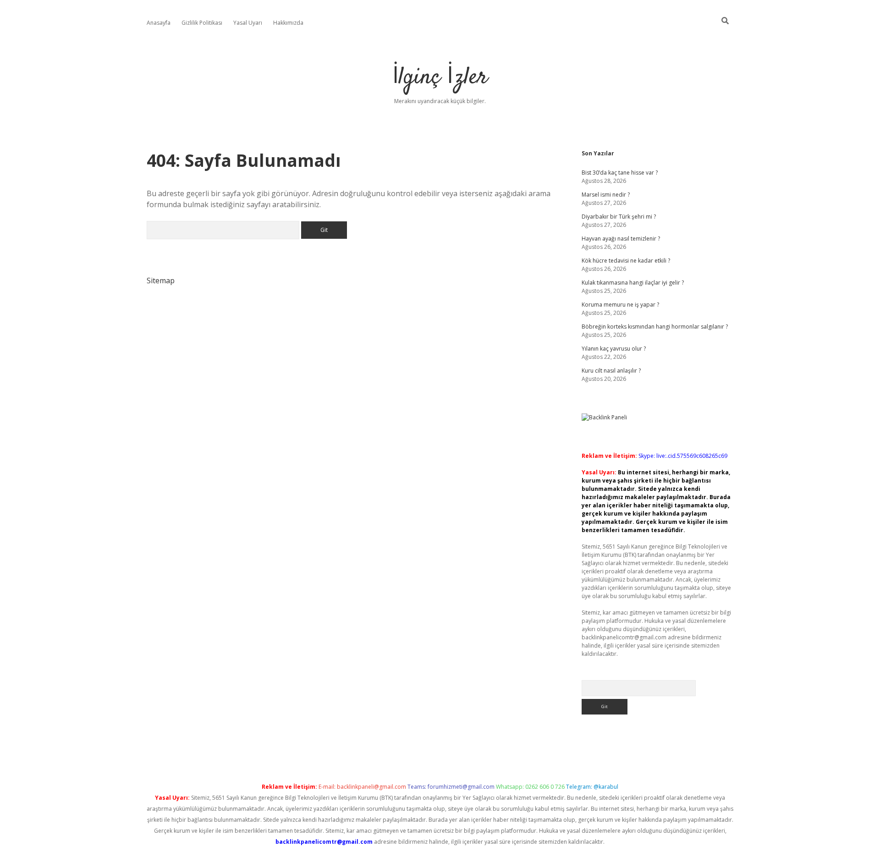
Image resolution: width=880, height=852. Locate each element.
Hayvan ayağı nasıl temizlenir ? (621, 238)
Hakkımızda (288, 23)
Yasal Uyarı (247, 23)
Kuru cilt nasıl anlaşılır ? (611, 370)
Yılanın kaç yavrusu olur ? (614, 348)
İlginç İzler (440, 77)
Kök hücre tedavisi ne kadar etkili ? (626, 260)
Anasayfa (158, 23)
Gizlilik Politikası (202, 23)
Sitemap (161, 280)
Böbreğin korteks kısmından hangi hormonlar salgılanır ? (655, 326)
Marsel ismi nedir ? (606, 194)
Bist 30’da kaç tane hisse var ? (620, 172)
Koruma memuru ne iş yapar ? (620, 304)
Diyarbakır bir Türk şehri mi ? (619, 216)
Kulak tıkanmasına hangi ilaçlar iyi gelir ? (633, 282)
